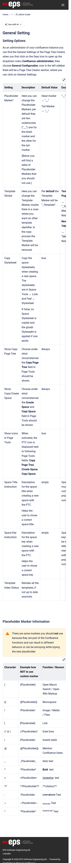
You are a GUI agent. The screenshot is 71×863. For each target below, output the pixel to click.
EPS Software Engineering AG (16, 850)
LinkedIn (7, 853)
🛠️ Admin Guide (22, 14)
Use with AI (13, 24)
